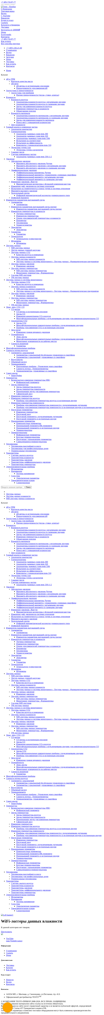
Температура (11, 378)
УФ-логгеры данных (20, 277)
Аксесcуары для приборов (22, 93)
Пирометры (21, 220)
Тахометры (16, 232)
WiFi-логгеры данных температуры (31, 271)
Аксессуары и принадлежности (19, 90)
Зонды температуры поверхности (30, 389)
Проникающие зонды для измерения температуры (38, 391)
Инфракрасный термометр (27, 382)
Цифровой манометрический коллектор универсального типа (43, 195)
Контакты (10, 66)
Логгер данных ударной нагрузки (25, 250)
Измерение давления (25, 266)
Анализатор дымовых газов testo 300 (32, 134)
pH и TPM (10, 79)
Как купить (11, 64)
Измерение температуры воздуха (25, 398)
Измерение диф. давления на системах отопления (32, 186)
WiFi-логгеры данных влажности (30, 259)
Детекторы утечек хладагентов (29, 150)
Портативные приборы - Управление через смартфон (39, 366)
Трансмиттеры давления (21, 460)
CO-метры (15, 309)
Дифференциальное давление (24, 170)
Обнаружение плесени (26, 111)
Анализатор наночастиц (21, 129)
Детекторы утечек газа (21, 147)
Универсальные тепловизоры (24, 451)
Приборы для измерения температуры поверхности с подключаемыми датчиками (51, 405)
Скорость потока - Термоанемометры (32, 369)
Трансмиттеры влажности (22, 458)
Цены (8, 59)
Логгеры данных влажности (23, 257)
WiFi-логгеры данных (20, 248)
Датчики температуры (26, 214)
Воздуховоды (17, 359)
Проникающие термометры (23, 421)
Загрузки (10, 57)
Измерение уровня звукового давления (33, 332)
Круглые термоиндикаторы (28, 437)
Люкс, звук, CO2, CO (15, 307)
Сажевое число (17, 152)
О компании (11, 50)
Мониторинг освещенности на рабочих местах (36, 341)
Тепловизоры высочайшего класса (26, 446)
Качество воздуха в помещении (30, 255)
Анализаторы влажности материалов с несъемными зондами (42, 116)
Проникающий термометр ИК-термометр (34, 426)
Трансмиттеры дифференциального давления (30, 462)
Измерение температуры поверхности (27, 403)
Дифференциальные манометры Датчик (33, 173)
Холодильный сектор (20, 193)
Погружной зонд (23, 414)
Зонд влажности (18, 125)
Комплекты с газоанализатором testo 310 (33, 145)
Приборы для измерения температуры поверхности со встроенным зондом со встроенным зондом (58, 407)
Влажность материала (20, 113)
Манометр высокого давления (24, 191)
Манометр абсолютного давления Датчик (34, 163)
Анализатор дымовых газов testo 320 (32, 136)
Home (8, 70)
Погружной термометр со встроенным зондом (36, 419)
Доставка (10, 62)
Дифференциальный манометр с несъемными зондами (40, 177)
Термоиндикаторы (24, 430)
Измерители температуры (27, 216)
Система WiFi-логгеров (21, 275)
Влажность (11, 97)
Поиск (28, 487)
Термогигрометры (24, 225)
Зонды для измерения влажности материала (35, 120)
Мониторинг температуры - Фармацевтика (35, 273)
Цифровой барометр (20, 198)
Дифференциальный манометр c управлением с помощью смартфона (46, 175)
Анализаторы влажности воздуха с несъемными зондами (41, 102)
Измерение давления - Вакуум (24, 182)
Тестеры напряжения (25, 473)
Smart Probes (16, 375)
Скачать (9, 953)
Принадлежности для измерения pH (31, 88)
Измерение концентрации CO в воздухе (33, 316)
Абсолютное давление (20, 161)
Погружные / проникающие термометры (33, 439)
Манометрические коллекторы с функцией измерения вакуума (43, 184)
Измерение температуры (21, 396)
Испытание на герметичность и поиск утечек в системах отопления (40, 188)
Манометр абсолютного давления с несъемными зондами (41, 166)
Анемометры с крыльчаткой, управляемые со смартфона (40, 357)
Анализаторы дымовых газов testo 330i (33, 138)
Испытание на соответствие (28, 141)
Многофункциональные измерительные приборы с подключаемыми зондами (49, 325)
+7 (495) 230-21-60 (14, 48)
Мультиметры (17, 469)
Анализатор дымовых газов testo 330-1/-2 (34, 157)
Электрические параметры (27, 478)
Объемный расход (19, 362)
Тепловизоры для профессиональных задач (29, 448)
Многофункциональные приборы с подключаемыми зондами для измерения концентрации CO (57, 318)
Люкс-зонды (21, 337)
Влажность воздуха (19, 100)
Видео (9, 52)
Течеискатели (17, 236)
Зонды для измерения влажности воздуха (34, 106)
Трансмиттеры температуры (23, 464)
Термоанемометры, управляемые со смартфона (36, 371)
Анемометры (16, 202)
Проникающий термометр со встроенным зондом (37, 428)
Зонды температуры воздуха (28, 387)
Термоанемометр (18, 364)
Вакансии (10, 55)
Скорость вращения (19, 344)
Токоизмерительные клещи (23, 480)
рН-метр (14, 84)
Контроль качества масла (22, 81)
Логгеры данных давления (22, 264)
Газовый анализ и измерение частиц (22, 127)
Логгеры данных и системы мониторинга (24, 280)
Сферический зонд (24, 394)
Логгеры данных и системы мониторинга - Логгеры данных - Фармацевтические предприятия (57, 261)
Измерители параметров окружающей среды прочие (34, 207)
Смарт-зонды (12, 373)
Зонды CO (20, 314)
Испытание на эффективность (29, 143)
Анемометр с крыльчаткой (22, 353)
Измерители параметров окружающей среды (25, 200)
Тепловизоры (22, 223)
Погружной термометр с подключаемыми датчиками (39, 416)
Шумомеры (16, 241)
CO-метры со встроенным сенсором (31, 312)
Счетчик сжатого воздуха (22, 455)
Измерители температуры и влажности (28, 211)
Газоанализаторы (18, 131)
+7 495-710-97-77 (8, 2)
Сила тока (15, 476)
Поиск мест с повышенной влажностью (33, 122)
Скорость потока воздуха (17, 350)
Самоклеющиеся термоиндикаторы (31, 442)
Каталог (9, 967)
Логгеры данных (13, 245)
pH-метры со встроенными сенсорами (32, 86)
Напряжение (16, 471)
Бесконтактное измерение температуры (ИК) (30, 380)
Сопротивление (23, 483)
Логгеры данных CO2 (20, 252)
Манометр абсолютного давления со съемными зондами (40, 168)
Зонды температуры (20, 385)
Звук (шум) (16, 330)
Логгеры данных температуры (24, 268)
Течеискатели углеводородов (28, 239)
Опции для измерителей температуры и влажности (38, 218)
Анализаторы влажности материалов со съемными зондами (42, 118)
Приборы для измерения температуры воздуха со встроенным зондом (46, 401)
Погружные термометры (21, 410)
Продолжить (6, 932)
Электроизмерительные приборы (20, 467)
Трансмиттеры (12, 453)
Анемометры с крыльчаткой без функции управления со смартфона (45, 355)
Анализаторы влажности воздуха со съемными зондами (40, 104)
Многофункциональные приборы (20, 348)
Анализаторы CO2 (19, 321)
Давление (10, 159)
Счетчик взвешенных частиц (23, 154)
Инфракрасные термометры (28, 435)
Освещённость (17, 334)
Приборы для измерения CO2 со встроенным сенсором (40, 328)
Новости (10, 980)
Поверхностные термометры (28, 423)
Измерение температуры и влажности (32, 109)
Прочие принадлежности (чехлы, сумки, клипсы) (37, 95)
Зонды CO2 (21, 323)
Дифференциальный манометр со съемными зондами (39, 179)
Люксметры (16, 227)
